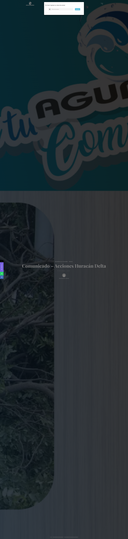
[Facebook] (2, 277)
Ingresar (77, 9)
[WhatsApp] (2, 273)
